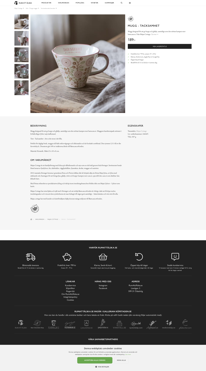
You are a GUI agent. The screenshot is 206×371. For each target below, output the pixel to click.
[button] (103, 366)
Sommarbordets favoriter (48, 8)
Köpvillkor (70, 288)
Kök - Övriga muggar (31, 8)
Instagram (103, 285)
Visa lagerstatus (160, 46)
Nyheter (94, 3)
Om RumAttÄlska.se (70, 294)
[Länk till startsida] (31, 219)
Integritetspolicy (70, 297)
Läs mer (128, 354)
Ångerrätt (70, 291)
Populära (80, 3)
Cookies (70, 300)
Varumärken (63, 3)
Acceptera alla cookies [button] (94, 360)
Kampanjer (109, 3)
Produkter (46, 3)
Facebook (103, 288)
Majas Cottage (18, 8)
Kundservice (70, 285)
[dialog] (103, 358)
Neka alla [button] (121, 360)
